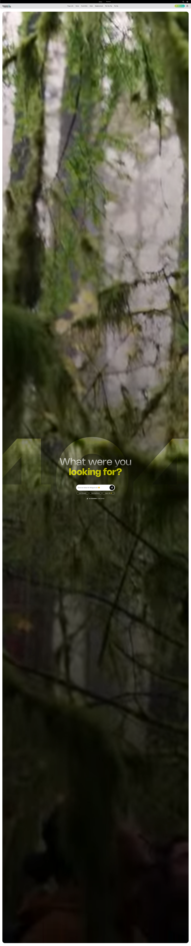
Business (108, 1)
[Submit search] (183, 2)
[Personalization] (187, 6)
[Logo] (6, 6)
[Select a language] (187, 2)
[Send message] (112, 487)
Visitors (100, 1)
